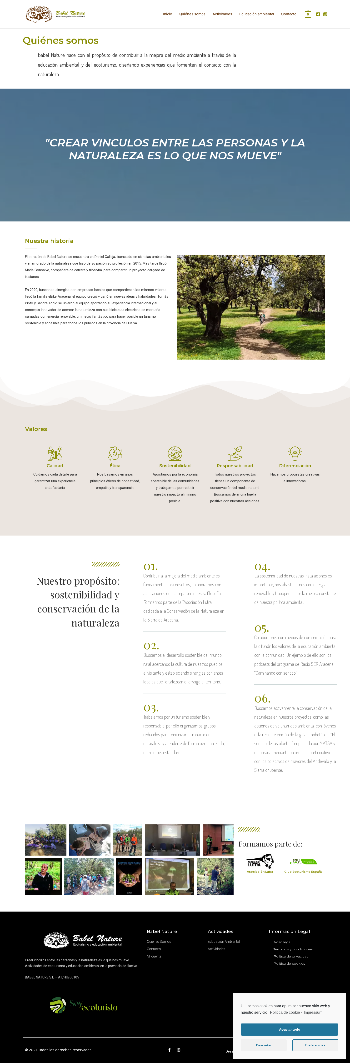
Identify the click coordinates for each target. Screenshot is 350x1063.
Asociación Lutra (260, 871)
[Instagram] (325, 14)
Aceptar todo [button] (289, 1029)
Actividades (222, 14)
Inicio (167, 14)
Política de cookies (289, 963)
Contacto (288, 14)
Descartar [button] (263, 1045)
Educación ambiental (256, 14)
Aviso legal (282, 942)
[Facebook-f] (169, 1050)
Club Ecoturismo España (303, 871)
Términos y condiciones (293, 949)
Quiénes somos (192, 14)
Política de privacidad (291, 956)
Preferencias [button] (315, 1045)
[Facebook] (318, 14)
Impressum (313, 1012)
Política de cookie (285, 1012)
